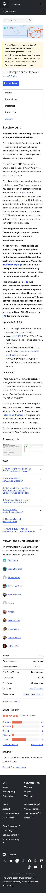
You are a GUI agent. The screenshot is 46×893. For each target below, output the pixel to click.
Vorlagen (28, 796)
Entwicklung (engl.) (11, 813)
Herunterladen (10, 83)
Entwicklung (10, 112)
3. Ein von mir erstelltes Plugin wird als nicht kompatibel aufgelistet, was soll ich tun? (17, 490)
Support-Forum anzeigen (14, 767)
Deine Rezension (10, 744)
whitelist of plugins (14, 264)
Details (8, 92)
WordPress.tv (10, 817)
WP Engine (12, 76)
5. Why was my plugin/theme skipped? (13, 510)
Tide (19, 192)
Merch (28, 817)
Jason (11, 603)
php (33, 694)
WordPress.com (11, 826)
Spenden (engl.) (33, 813)
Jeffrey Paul (13, 646)
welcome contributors (13, 415)
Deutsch (12, 854)
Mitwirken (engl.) (32, 804)
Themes (28, 787)
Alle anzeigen (37, 744)
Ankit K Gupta (14, 637)
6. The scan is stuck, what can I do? (12, 520)
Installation (10, 106)
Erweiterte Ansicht (11, 701)
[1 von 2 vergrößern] (18, 447)
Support (9, 119)
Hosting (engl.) (9, 791)
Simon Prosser (14, 594)
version (39, 694)
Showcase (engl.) (32, 783)
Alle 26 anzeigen (36, 689)
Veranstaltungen (31, 809)
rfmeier (11, 612)
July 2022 (16, 336)
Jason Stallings (15, 569)
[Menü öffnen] (42, 4)
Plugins (27, 791)
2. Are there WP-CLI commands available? (13, 479)
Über (5, 783)
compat (27, 694)
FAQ (5, 316)
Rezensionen (11, 99)
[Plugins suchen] (29, 20)
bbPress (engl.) (11, 835)
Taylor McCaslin (15, 586)
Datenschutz (9, 796)
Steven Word (14, 577)
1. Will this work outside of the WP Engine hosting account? (17, 470)
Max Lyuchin (14, 620)
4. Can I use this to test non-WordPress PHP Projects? (16, 501)
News (5, 787)
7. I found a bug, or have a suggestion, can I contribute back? (19, 530)
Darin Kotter (13, 629)
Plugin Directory (9, 11)
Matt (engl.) (9, 830)
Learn (5, 804)
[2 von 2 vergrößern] (40, 447)
